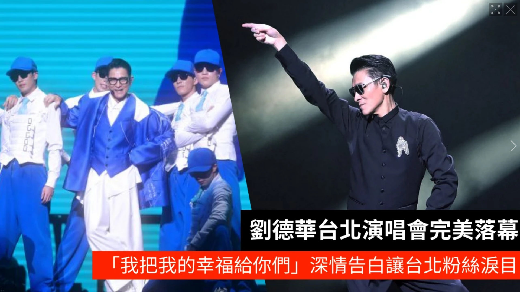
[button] (6, 146)
